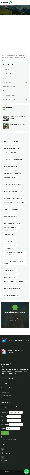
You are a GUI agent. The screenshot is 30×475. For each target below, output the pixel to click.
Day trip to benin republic (10, 230)
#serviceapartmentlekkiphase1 (11, 166)
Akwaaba (6, 209)
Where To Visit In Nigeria (9, 99)
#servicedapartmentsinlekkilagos (12, 184)
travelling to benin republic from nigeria (14, 281)
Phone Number (5, 424)
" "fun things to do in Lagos (11, 141)
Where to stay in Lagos (9, 95)
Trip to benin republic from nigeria (13, 292)
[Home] (6, 2)
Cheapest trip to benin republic (12, 223)
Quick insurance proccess (15, 312)
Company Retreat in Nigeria (17, 112)
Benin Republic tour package (11, 212)
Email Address (4, 412)
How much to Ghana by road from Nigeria (14, 257)
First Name (4, 416)
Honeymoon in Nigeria (9, 248)
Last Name (4, 420)
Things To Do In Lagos (9, 86)
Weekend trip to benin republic (11, 295)
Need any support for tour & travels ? (18, 340)
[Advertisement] (15, 30)
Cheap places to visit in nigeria (11, 227)
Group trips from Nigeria (10, 245)
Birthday (3, 428)
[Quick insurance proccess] (15, 307)
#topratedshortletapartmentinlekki (13, 205)
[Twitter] (2, 378)
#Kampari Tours (8, 155)
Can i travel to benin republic (11, 220)
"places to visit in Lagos (10, 152)
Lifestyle (5, 78)
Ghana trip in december (10, 241)
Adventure (6, 69)
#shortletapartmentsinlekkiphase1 (12, 195)
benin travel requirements (10, 216)
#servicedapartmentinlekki (10, 177)
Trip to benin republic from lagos (12, 288)
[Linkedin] (12, 378)
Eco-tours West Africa (9, 237)
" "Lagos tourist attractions (11, 148)
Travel (4, 91)
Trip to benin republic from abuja (12, 284)
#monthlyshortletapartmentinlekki (13, 159)
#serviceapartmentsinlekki (10, 170)
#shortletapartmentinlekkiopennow (13, 191)
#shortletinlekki (8, 202)
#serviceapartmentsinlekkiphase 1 (12, 173)
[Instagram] (9, 378)
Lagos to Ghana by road (10, 270)
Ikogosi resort (8, 267)
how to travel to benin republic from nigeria (13, 262)
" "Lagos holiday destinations (11, 145)
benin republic (14, 209)
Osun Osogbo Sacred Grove (17, 124)
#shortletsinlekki (19, 202)
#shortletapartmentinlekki (11, 188)
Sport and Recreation (8, 82)
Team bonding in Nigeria (10, 277)
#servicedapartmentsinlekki (11, 180)
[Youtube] (16, 378)
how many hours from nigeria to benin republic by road (13, 253)
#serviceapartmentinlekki (10, 163)
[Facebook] (5, 378)
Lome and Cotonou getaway (11, 274)
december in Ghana (8, 234)
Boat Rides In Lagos (8, 74)
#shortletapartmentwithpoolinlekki (13, 198)
